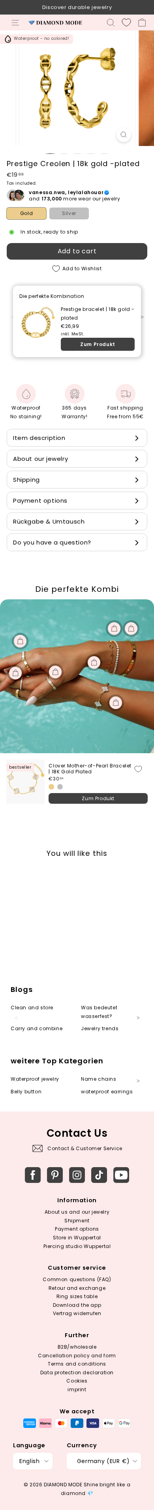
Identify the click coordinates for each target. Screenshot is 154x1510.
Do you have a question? (52, 542)
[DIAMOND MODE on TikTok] (99, 1175)
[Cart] (142, 22)
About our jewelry (40, 459)
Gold (26, 213)
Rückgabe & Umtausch (49, 521)
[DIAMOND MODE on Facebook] (33, 1175)
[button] (146, 321)
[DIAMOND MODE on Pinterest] (55, 1175)
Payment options (40, 500)
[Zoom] (123, 134)
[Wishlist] (126, 22)
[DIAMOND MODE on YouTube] (121, 1175)
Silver (69, 213)
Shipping (26, 479)
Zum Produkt (97, 344)
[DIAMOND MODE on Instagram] (77, 1175)
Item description (39, 438)
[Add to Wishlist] (138, 769)
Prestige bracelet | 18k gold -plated (98, 313)
